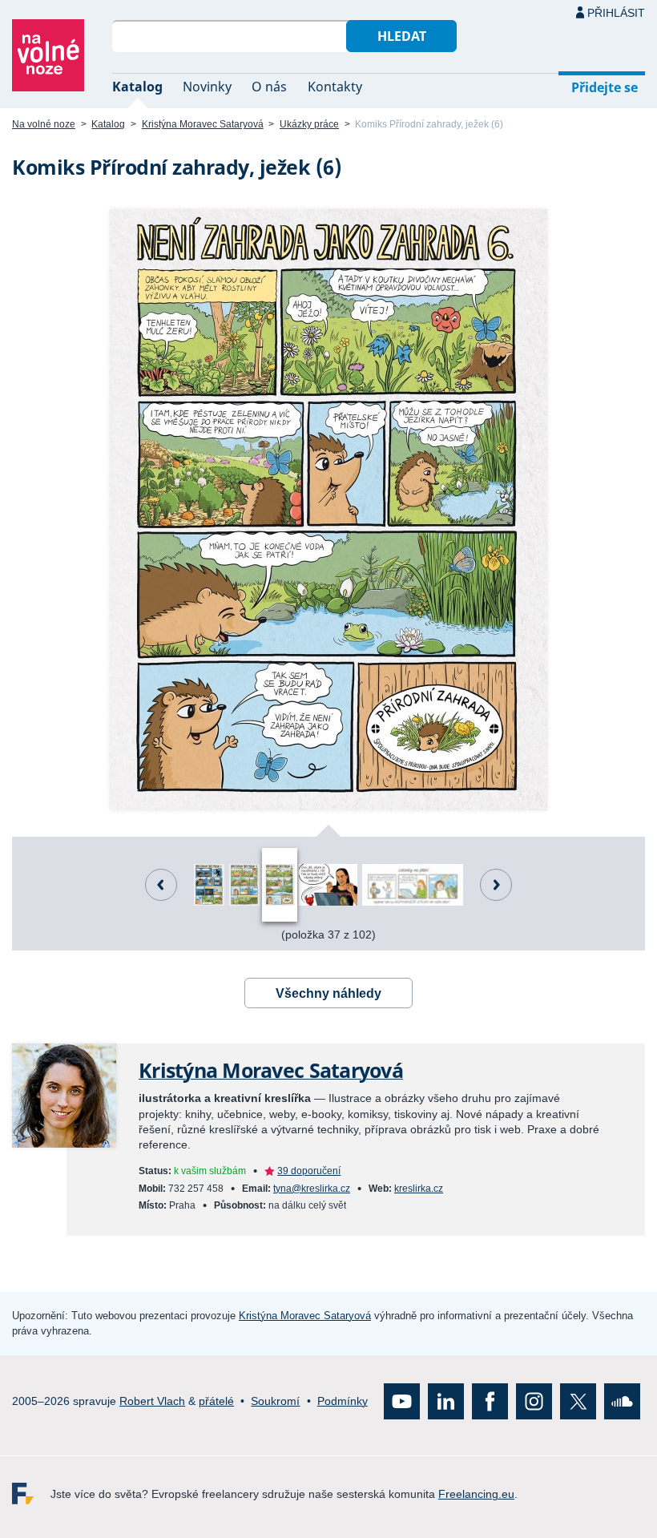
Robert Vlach (152, 1401)
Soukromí (275, 1401)
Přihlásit (616, 12)
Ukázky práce (309, 124)
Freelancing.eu (31, 1493)
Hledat (401, 36)
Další (496, 885)
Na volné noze (43, 124)
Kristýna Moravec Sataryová (203, 124)
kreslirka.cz (418, 1188)
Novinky (207, 86)
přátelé (216, 1401)
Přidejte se (604, 87)
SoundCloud (622, 1401)
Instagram (534, 1401)
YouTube (402, 1401)
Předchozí (161, 885)
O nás (269, 86)
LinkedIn (446, 1401)
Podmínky (342, 1401)
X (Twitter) (578, 1401)
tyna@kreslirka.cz (311, 1188)
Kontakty (335, 86)
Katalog (137, 86)
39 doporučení (309, 1171)
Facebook (490, 1401)
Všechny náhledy (328, 993)
